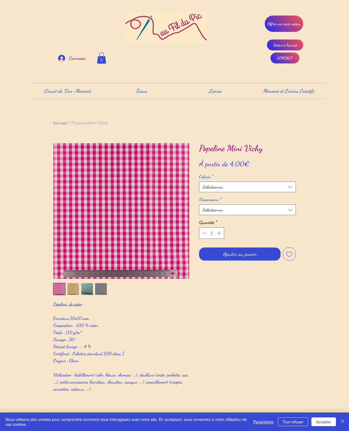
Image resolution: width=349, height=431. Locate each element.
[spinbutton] (211, 233)
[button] (101, 58)
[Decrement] (204, 233)
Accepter (323, 421)
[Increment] (219, 233)
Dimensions (210, 199)
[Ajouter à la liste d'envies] (289, 254)
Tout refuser (292, 421)
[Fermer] (342, 422)
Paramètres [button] (263, 421)
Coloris (206, 176)
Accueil (60, 123)
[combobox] (247, 187)
